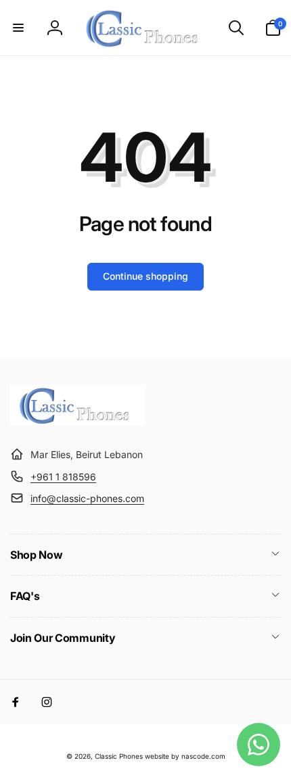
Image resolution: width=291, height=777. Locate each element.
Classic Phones (119, 756)
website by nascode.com (185, 756)
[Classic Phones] (78, 421)
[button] (18, 28)
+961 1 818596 (63, 476)
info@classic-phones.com (87, 498)
